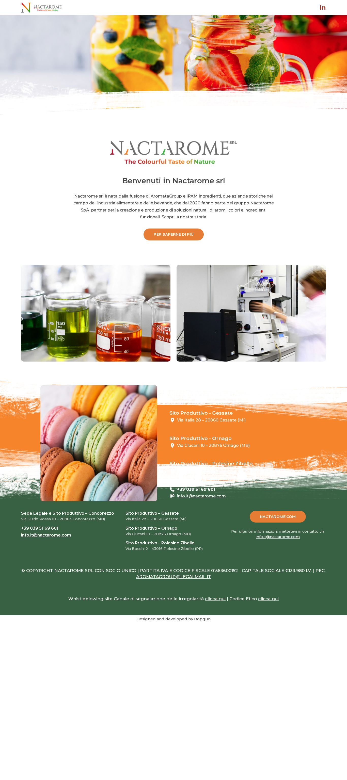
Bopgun (202, 618)
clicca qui (215, 598)
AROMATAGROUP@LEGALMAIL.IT (173, 576)
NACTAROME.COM (278, 516)
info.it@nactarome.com (201, 496)
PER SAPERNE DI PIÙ (174, 234)
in (323, 7)
